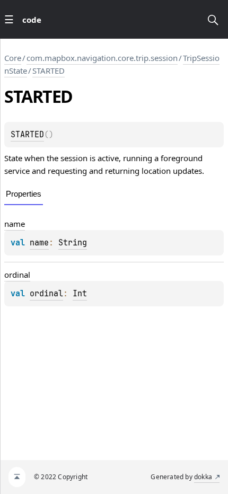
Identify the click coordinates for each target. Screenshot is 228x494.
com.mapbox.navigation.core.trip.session (102, 57)
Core (12, 57)
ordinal (17, 274)
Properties (23, 193)
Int (80, 293)
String (72, 242)
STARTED (48, 70)
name (14, 223)
